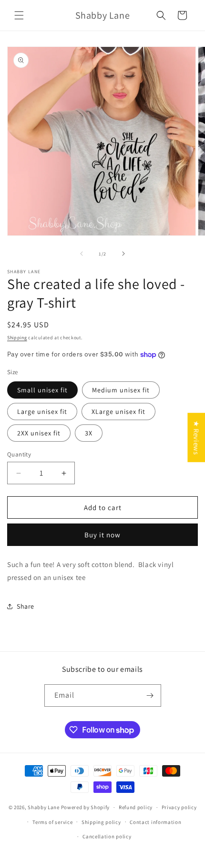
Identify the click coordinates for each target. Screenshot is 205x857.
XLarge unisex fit (118, 411)
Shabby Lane (44, 807)
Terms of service (52, 822)
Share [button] (25, 606)
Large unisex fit (42, 411)
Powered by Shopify (85, 807)
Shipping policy (101, 822)
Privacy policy (179, 807)
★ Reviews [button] (196, 437)
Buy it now (102, 534)
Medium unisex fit (121, 390)
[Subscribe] (150, 695)
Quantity (19, 454)
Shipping (17, 337)
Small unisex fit (42, 390)
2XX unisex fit (39, 433)
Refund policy (136, 807)
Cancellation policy (106, 836)
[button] (19, 15)
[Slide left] (81, 253)
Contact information (155, 822)
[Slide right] (123, 253)
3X (88, 433)
